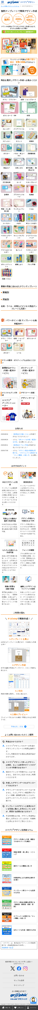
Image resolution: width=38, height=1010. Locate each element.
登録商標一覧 (6, 947)
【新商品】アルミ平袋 (20, 445)
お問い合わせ (19, 975)
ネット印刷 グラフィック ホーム (10, 6)
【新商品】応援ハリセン (21, 434)
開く (33, 1000)
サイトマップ (19, 985)
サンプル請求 (19, 980)
